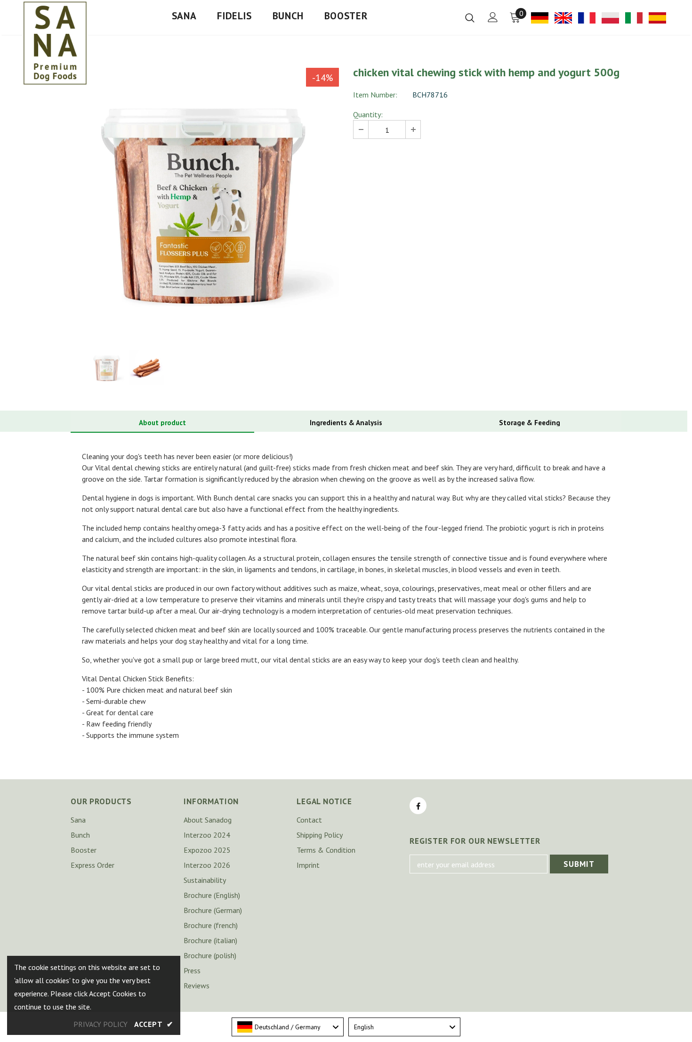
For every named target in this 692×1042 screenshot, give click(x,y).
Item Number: (375, 94)
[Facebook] (418, 805)
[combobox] (288, 1027)
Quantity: (368, 114)
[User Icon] (493, 17)
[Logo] (55, 43)
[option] (205, 202)
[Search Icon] (470, 17)
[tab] (162, 423)
